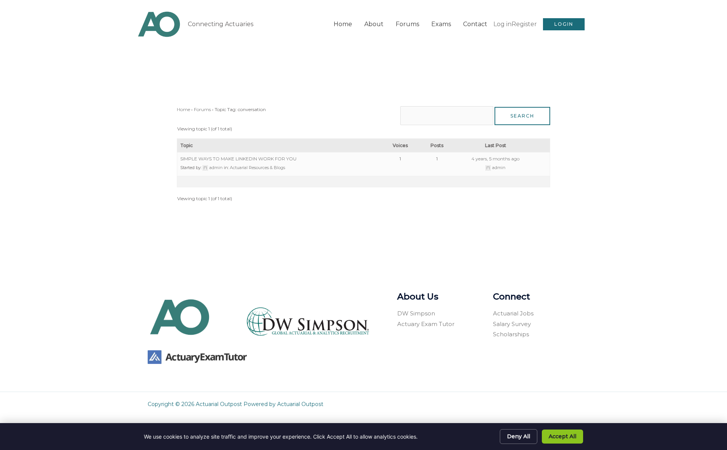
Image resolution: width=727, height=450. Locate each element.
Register (524, 24)
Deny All (518, 436)
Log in (502, 24)
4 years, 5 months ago (495, 158)
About (374, 24)
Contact (475, 24)
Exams (441, 24)
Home (343, 24)
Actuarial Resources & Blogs (257, 167)
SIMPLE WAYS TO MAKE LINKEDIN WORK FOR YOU (238, 158)
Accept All (562, 436)
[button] (564, 24)
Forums (407, 24)
